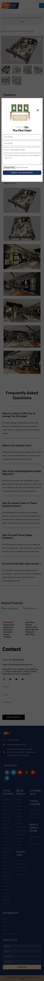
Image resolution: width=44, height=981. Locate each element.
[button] (38, 110)
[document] (22, 490)
